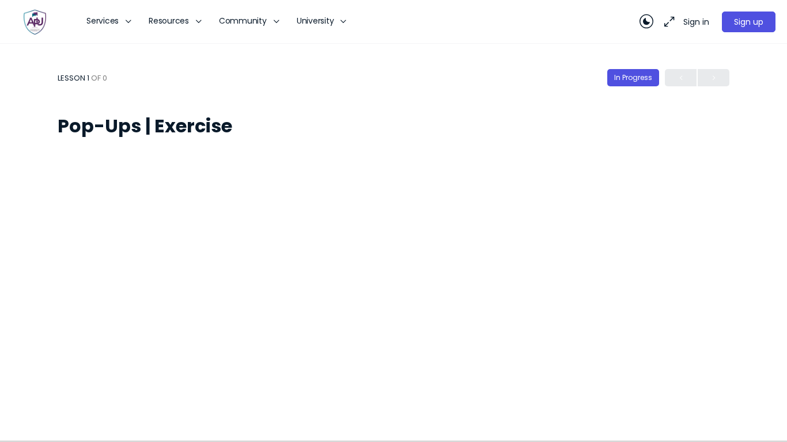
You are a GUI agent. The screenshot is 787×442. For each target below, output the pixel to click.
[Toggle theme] (646, 22)
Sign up (748, 22)
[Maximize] (667, 22)
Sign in (696, 22)
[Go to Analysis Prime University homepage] (35, 21)
